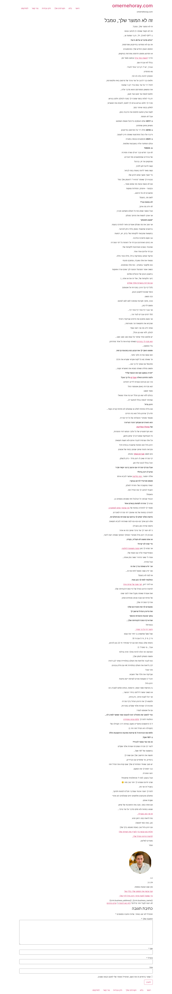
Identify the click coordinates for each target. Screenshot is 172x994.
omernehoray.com (132, 5)
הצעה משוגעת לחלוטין (131, 548)
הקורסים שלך (59, 8)
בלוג (70, 8)
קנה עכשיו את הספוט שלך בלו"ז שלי (138, 891)
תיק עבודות (46, 8)
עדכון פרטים (111, 903)
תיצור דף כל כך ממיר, (144, 629)
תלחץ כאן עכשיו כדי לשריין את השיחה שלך (136, 832)
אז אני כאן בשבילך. (145, 814)
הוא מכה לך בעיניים (145, 341)
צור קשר (35, 8)
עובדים (134, 377)
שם (150, 948)
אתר (151, 967)
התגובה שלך (147, 919)
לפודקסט (24, 8)
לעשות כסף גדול (141, 58)
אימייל (149, 958)
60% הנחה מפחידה (131, 719)
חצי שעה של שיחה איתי (132, 584)
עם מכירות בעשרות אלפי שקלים (140, 283)
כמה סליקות (137, 476)
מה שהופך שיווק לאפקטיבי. (119, 508)
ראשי (77, 8)
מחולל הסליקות (143, 427)
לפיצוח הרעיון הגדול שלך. (142, 836)
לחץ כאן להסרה (124, 903)
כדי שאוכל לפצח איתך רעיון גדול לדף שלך (136, 896)
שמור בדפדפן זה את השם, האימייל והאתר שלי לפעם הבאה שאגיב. (124, 977)
